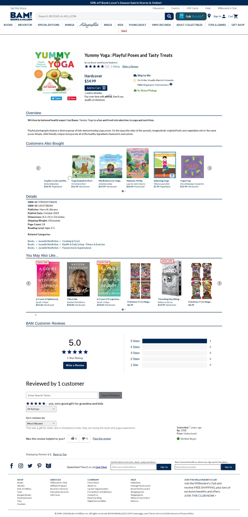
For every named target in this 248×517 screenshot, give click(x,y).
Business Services (59, 488)
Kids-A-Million (24, 488)
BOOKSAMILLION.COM (120, 513)
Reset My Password (140, 488)
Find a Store (93, 482)
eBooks (21, 485)
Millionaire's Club (227, 8)
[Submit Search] (169, 16)
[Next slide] (210, 168)
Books (31, 241)
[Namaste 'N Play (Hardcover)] (138, 163)
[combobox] (107, 16)
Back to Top (60, 454)
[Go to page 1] (123, 191)
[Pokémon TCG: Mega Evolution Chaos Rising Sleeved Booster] (140, 281)
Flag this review (102, 438)
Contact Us (93, 495)
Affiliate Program (58, 485)
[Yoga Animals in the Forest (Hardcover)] (83, 166)
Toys (19, 501)
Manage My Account (141, 485)
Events (176, 8)
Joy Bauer (92, 62)
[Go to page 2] (125, 191)
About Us (92, 485)
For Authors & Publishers (100, 491)
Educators (158, 8)
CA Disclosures (171, 513)
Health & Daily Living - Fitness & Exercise (83, 244)
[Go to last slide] (38, 168)
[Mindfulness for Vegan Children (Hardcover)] (110, 166)
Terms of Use (155, 513)
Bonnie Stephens (109, 62)
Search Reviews (110, 395)
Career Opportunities (98, 488)
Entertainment (24, 497)
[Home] (20, 16)
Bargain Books (24, 495)
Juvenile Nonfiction (48, 241)
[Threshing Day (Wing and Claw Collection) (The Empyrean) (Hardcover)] (172, 278)
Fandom (21, 504)
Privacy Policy (187, 513)
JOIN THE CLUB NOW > (200, 495)
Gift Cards (192, 8)
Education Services (59, 491)
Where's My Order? (140, 497)
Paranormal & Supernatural (76, 247)
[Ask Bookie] (191, 16)
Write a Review (130, 66)
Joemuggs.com (140, 513)
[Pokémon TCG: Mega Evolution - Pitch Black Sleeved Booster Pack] (201, 281)
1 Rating (115, 66)
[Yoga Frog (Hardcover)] (192, 167)
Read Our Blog (94, 497)
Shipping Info (137, 495)
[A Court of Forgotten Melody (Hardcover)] (109, 279)
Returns (135, 501)
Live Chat (101, 467)
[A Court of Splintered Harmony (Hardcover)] (48, 279)
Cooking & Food (71, 241)
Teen (19, 491)
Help (208, 8)
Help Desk (136, 482)
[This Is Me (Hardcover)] (78, 279)
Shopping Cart (137, 491)
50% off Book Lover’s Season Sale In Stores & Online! (126, 2)
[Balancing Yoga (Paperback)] (165, 165)
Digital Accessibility (97, 501)
